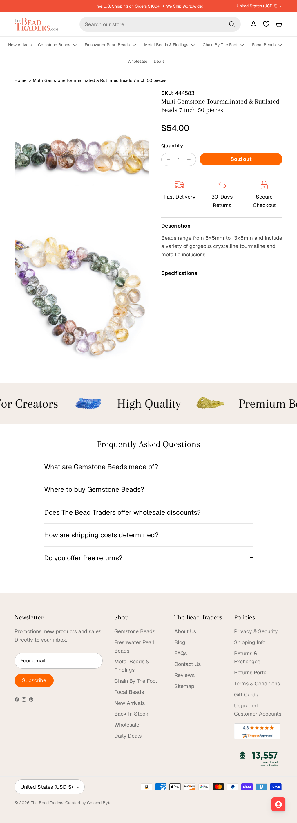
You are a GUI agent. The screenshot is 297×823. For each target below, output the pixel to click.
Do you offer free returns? (83, 557)
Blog (179, 642)
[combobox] (160, 24)
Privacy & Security (256, 631)
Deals (159, 61)
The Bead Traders (47, 802)
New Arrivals (20, 44)
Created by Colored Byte (88, 802)
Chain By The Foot (220, 44)
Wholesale (137, 61)
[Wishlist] (266, 24)
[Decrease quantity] (167, 159)
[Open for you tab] (278, 804)
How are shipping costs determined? (101, 534)
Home (20, 80)
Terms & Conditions (257, 683)
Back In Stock (131, 713)
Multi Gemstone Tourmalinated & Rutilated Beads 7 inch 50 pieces (99, 80)
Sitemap (184, 686)
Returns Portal (251, 672)
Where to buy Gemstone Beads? (94, 489)
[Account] (252, 24)
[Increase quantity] (190, 159)
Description (176, 225)
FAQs (180, 653)
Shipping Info (249, 642)
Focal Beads (264, 44)
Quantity (172, 145)
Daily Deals (128, 735)
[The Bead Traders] (36, 24)
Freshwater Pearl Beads (107, 44)
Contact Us (187, 664)
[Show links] (77, 45)
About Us (185, 631)
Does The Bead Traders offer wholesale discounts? (122, 512)
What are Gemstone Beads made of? (101, 466)
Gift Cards (246, 694)
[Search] (232, 24)
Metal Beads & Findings (166, 44)
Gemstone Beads (54, 44)
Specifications (179, 273)
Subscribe (34, 680)
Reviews (184, 675)
